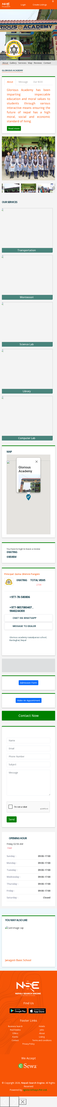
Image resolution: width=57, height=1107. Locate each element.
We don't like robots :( (18, 799)
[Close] (36, 462)
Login (23, 4)
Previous (3, 188)
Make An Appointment (28, 700)
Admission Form (28, 682)
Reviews (38, 62)
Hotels (42, 1026)
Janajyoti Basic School (18, 960)
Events (15, 1037)
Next (53, 188)
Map (30, 62)
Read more (14, 128)
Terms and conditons (41, 1040)
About (5, 62)
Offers (15, 1033)
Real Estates (15, 1030)
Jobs (42, 1030)
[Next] (14, 1101)
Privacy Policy (28, 1044)
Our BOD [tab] (38, 81)
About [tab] (10, 81)
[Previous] (5, 1101)
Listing (42, 1037)
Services (22, 62)
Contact (47, 62)
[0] (52, 5)
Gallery (13, 62)
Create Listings (40, 4)
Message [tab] (23, 81)
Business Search (15, 1026)
